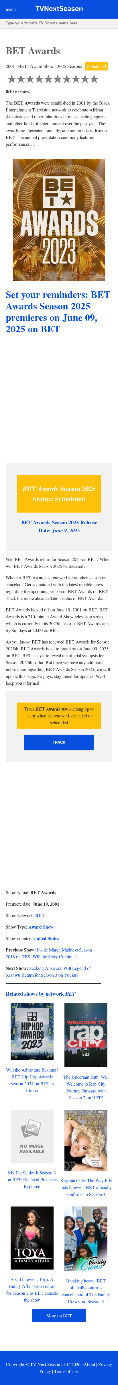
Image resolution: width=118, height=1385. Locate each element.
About (89, 1364)
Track (59, 742)
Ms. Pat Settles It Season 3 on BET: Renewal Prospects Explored (32, 1179)
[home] (59, 10)
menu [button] (11, 9)
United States (46, 938)
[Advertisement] (59, 400)
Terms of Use (66, 1371)
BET (40, 915)
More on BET (59, 1316)
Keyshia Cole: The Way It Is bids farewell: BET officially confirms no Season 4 (86, 1187)
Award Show (41, 926)
